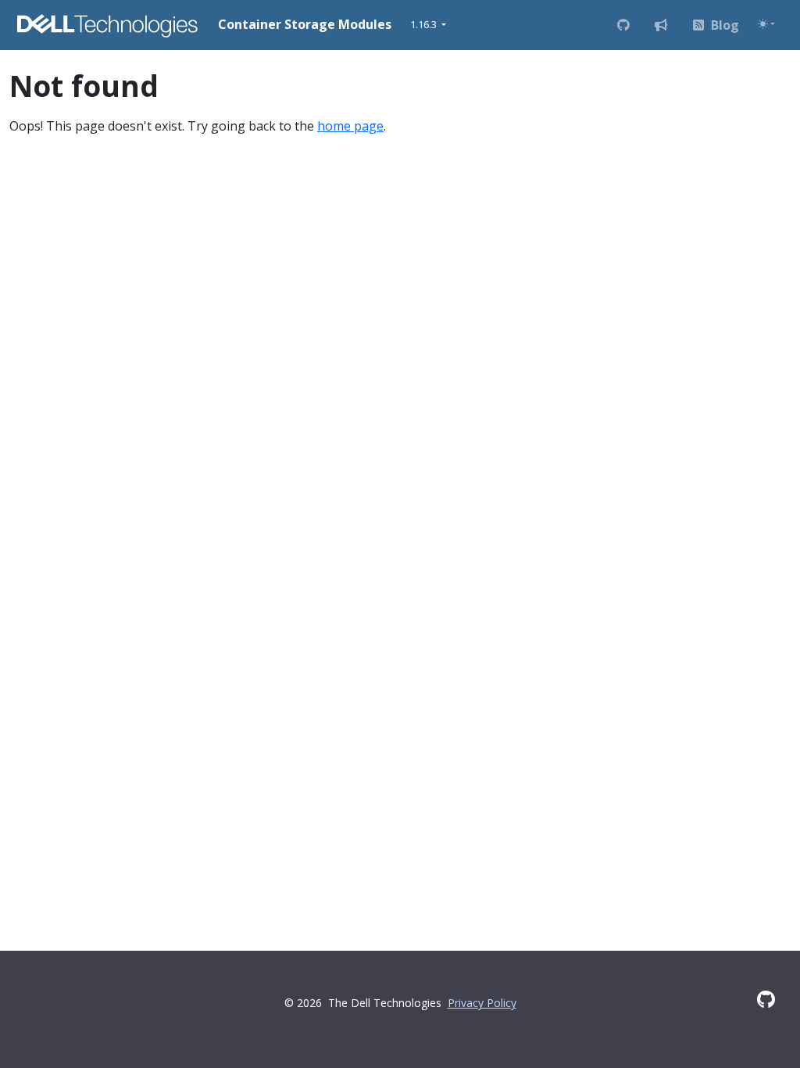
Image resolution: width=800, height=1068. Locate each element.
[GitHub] (766, 999)
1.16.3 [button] (424, 24)
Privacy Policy (482, 1002)
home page (350, 125)
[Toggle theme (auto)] (766, 23)
